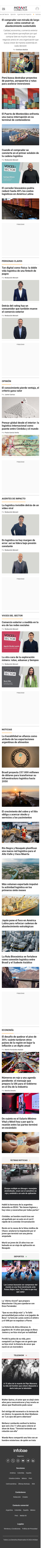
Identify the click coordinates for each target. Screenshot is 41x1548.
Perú (30, 1478)
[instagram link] (18, 1461)
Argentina (9, 1510)
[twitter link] (13, 1461)
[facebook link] (8, 1461)
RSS (33, 1484)
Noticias (35, 14)
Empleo (25, 1497)
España (28, 1473)
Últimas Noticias (24, 1484)
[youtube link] (23, 1461)
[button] (3, 9)
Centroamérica (11, 1484)
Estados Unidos (14, 1478)
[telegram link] (28, 1461)
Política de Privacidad (29, 1529)
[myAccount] (37, 9)
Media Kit (23, 1515)
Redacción (17, 1497)
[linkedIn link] (33, 1461)
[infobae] (20, 9)
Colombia (20, 1473)
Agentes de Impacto (21, 14)
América (13, 1473)
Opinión (10, 14)
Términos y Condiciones (12, 1529)
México (24, 1478)
